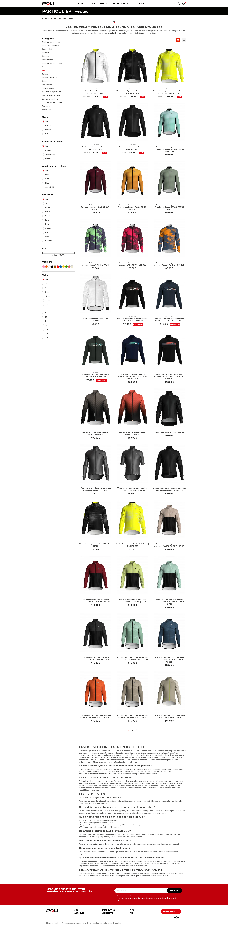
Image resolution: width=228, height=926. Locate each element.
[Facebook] (175, 917)
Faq (131, 913)
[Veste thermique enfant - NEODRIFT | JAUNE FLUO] (132, 519)
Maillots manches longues (52, 63)
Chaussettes (47, 85)
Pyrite (47, 224)
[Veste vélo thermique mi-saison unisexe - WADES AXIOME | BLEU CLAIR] (169, 575)
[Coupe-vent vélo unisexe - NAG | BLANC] (95, 293)
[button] (174, 3)
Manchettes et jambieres (51, 92)
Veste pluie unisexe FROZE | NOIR (169, 432)
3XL (46, 334)
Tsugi (47, 203)
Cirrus (47, 212)
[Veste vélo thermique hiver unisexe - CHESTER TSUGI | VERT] (95, 349)
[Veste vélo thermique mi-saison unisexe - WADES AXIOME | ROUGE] (95, 575)
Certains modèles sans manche (99, 774)
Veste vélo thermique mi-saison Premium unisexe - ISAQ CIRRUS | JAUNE (132, 207)
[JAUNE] (63, 266)
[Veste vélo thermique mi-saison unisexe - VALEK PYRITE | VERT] (95, 238)
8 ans (47, 292)
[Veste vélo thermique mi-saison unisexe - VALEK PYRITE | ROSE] (132, 238)
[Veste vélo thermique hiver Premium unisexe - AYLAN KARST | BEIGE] (132, 690)
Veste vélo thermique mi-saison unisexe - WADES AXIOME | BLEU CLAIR (169, 602)
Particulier (78, 913)
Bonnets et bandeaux (50, 99)
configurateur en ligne (101, 844)
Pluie (47, 183)
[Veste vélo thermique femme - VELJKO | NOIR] (132, 122)
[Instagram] (170, 917)
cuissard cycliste (109, 876)
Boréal (47, 232)
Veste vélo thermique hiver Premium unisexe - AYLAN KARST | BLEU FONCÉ (169, 660)
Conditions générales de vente (74, 923)
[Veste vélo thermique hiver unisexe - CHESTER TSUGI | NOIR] (132, 293)
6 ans (47, 288)
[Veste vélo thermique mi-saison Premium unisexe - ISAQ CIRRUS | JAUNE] (132, 180)
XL (46, 325)
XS (46, 309)
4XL (46, 338)
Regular (48, 158)
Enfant (47, 134)
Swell (47, 237)
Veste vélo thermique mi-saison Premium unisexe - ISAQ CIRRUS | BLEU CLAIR (169, 149)
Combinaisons (47, 60)
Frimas (47, 208)
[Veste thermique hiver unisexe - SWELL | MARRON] (95, 407)
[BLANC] (49, 266)
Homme (48, 126)
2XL (46, 329)
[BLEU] (60, 266)
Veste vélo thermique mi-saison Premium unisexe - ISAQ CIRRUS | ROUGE (95, 207)
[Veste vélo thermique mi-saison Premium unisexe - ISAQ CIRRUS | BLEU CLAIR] (169, 122)
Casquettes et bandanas (51, 95)
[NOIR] (52, 266)
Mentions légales (52, 923)
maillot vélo (94, 876)
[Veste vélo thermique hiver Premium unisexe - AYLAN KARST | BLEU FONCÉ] (169, 632)
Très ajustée (50, 154)
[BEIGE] (72, 266)
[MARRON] (55, 266)
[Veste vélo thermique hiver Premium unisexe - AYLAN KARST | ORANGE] (95, 690)
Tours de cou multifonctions (52, 102)
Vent (47, 179)
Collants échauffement (51, 78)
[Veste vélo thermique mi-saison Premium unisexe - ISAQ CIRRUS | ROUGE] (95, 180)
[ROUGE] (58, 266)
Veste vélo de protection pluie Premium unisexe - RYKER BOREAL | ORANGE (169, 377)
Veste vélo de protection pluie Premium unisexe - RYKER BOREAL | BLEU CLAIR (132, 377)
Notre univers (108, 910)
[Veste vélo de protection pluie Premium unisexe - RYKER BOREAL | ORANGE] (169, 349)
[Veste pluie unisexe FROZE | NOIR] (169, 407)
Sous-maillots (47, 49)
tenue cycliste (136, 876)
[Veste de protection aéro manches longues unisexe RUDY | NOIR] (95, 463)
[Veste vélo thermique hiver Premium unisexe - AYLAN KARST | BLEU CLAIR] (132, 632)
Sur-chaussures (48, 88)
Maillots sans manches (50, 45)
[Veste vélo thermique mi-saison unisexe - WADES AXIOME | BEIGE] (169, 519)
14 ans (47, 284)
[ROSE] (43, 266)
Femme (48, 130)
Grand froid (49, 187)
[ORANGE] (46, 266)
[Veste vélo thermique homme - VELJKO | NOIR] (95, 122)
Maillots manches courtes (51, 42)
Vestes (44, 70)
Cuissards (46, 53)
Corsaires (45, 56)
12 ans (47, 300)
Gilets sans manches (50, 67)
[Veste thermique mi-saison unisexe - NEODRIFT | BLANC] (95, 66)
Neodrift (48, 241)
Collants (45, 74)
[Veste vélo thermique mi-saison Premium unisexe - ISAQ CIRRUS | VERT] (169, 180)
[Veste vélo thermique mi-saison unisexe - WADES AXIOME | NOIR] (95, 632)
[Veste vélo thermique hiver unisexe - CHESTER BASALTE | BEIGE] (169, 690)
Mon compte (107, 913)
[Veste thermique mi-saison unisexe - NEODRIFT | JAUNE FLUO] (169, 66)
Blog (132, 910)
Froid (47, 175)
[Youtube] (179, 917)
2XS (46, 304)
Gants (44, 81)
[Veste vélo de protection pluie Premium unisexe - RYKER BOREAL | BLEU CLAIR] (132, 349)
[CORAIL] (69, 266)
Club (75, 910)
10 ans (47, 296)
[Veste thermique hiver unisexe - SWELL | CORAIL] (132, 407)
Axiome (48, 228)
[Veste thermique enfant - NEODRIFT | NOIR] (95, 519)
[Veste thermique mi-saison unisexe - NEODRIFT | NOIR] (132, 66)
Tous (47, 121)
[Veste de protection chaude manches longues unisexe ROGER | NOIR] (169, 463)
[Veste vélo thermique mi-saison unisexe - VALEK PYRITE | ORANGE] (169, 238)
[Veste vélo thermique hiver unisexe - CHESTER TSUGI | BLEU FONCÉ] (169, 293)
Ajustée (48, 150)
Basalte (48, 216)
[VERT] (66, 266)
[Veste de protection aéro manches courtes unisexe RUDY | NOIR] (132, 463)
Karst (47, 220)
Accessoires (46, 110)
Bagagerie (46, 106)
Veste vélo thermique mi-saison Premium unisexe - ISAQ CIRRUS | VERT (169, 207)
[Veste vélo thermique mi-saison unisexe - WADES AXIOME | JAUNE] (132, 575)
